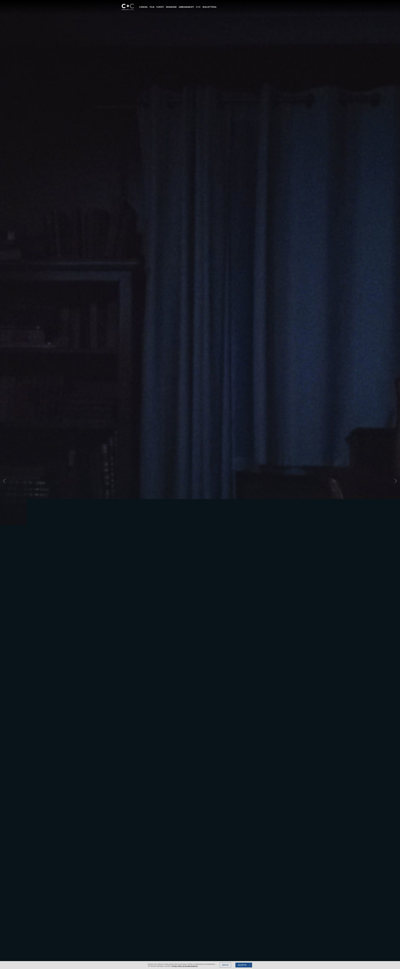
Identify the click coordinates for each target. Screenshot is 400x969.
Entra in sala (130, 953)
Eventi (160, 7)
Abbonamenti (186, 7)
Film (152, 7)
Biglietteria (209, 7)
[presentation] (4, 481)
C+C (198, 7)
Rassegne (171, 7)
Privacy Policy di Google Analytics (185, 966)
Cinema (143, 7)
